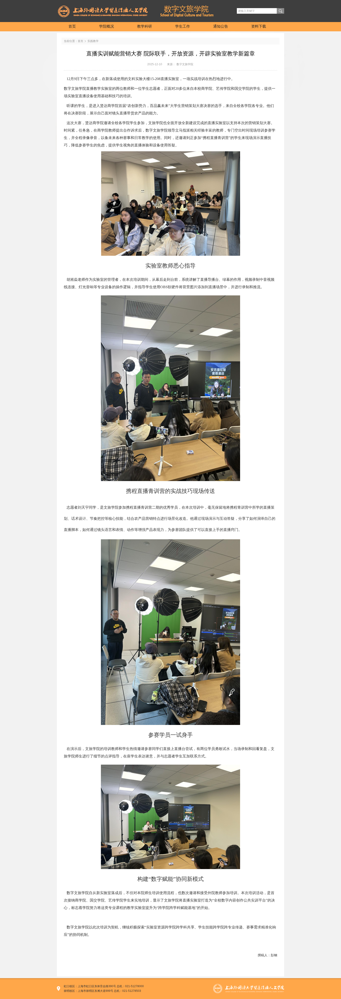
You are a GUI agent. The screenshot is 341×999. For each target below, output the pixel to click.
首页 (80, 41)
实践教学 (93, 41)
